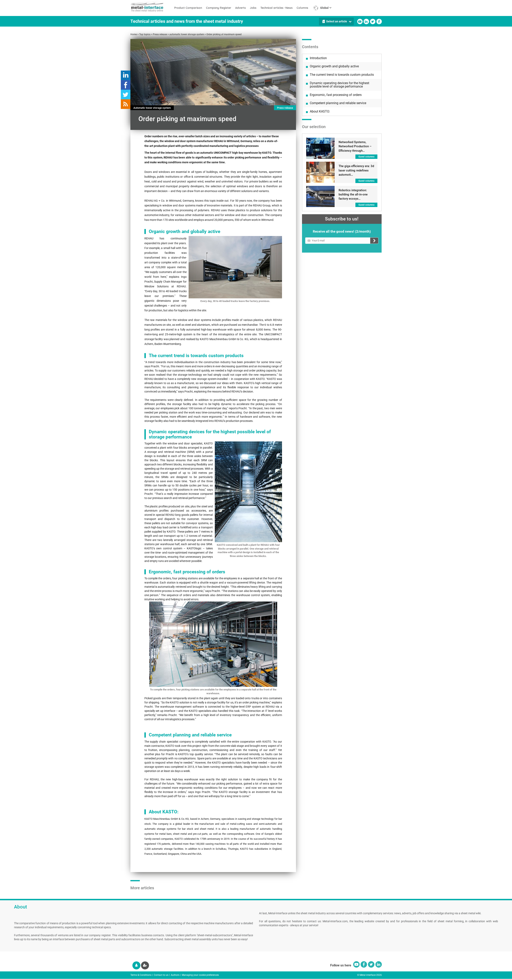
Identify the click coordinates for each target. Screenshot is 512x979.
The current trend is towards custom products (342, 75)
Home (133, 34)
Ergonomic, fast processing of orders (336, 95)
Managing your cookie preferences (200, 975)
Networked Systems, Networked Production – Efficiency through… (355, 146)
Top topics (144, 34)
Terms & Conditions (140, 975)
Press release (160, 34)
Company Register (218, 8)
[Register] (145, 965)
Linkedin (366, 21)
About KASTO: (320, 111)
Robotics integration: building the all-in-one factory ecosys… (353, 194)
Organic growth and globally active (334, 66)
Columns (302, 8)
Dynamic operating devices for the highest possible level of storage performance (339, 85)
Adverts (240, 8)
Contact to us (161, 975)
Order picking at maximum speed (224, 34)
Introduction (318, 58)
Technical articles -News (276, 8)
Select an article (336, 21)
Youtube (360, 21)
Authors (175, 975)
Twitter (372, 21)
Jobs (253, 8)
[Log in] (136, 965)
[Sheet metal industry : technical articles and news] (151, 6)
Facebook (379, 21)
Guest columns (366, 156)
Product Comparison (188, 8)
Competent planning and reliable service (338, 103)
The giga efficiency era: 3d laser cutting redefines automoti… (356, 170)
